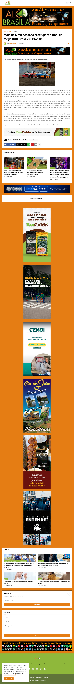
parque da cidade (33, 140)
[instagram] (37, 669)
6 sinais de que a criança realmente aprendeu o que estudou (18, 582)
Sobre (32, 677)
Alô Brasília (43, 680)
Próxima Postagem (65, 205)
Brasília (14, 31)
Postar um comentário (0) (37, 198)
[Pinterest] (32, 144)
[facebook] (29, 669)
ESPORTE (15, 140)
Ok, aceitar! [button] (8, 679)
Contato (46, 677)
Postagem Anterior (8, 205)
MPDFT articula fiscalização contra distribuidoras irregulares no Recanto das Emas (13, 172)
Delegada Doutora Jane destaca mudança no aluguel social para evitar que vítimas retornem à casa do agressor (19, 565)
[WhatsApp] (28, 144)
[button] (2, 2)
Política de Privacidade (10, 675)
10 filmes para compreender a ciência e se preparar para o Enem (54, 582)
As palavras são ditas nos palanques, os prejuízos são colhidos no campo (35, 172)
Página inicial (7, 31)
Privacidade (38, 677)
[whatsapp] (41, 669)
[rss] (44, 669)
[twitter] (33, 669)
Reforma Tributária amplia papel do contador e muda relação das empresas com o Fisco (53, 564)
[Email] (35, 144)
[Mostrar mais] (39, 144)
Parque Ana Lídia (23, 140)
